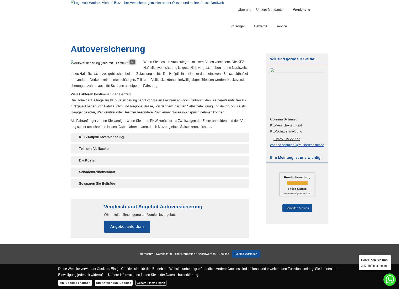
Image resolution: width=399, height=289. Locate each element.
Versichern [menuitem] (301, 9)
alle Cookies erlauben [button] (75, 282)
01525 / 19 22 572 (286, 139)
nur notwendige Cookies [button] (113, 282)
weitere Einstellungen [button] (151, 282)
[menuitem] (231, 9)
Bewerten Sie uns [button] (297, 208)
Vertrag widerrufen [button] (246, 253)
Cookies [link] (223, 253)
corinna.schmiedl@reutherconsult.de (297, 145)
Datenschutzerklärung (182, 274)
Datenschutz (164, 253)
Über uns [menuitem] (244, 9)
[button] (101, 137)
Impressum (146, 253)
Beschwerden (207, 253)
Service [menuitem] (281, 26)
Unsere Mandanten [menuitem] (270, 9)
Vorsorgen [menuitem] (238, 26)
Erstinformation (185, 253)
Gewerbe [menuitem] (260, 26)
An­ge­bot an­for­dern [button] (127, 226)
